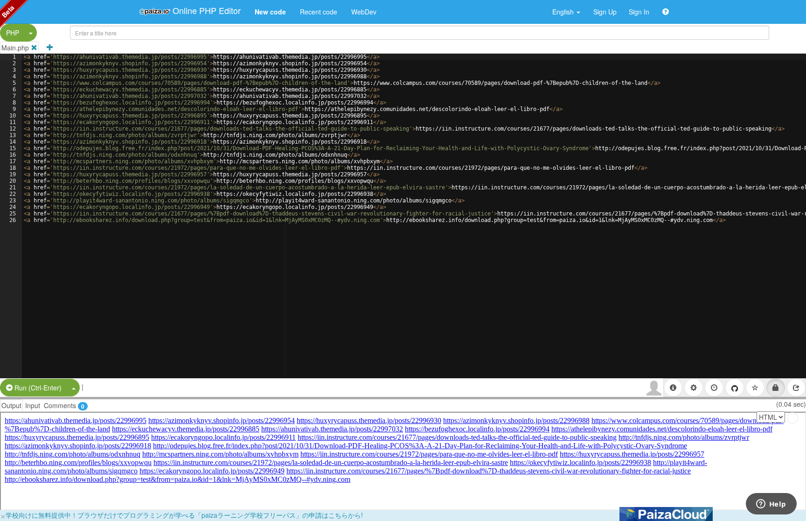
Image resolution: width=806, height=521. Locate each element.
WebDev (363, 11)
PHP (12, 32)
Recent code (318, 11)
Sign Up (605, 11)
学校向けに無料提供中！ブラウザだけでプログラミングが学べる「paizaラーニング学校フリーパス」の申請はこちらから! (184, 515)
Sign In (639, 11)
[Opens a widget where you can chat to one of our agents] (771, 504)
